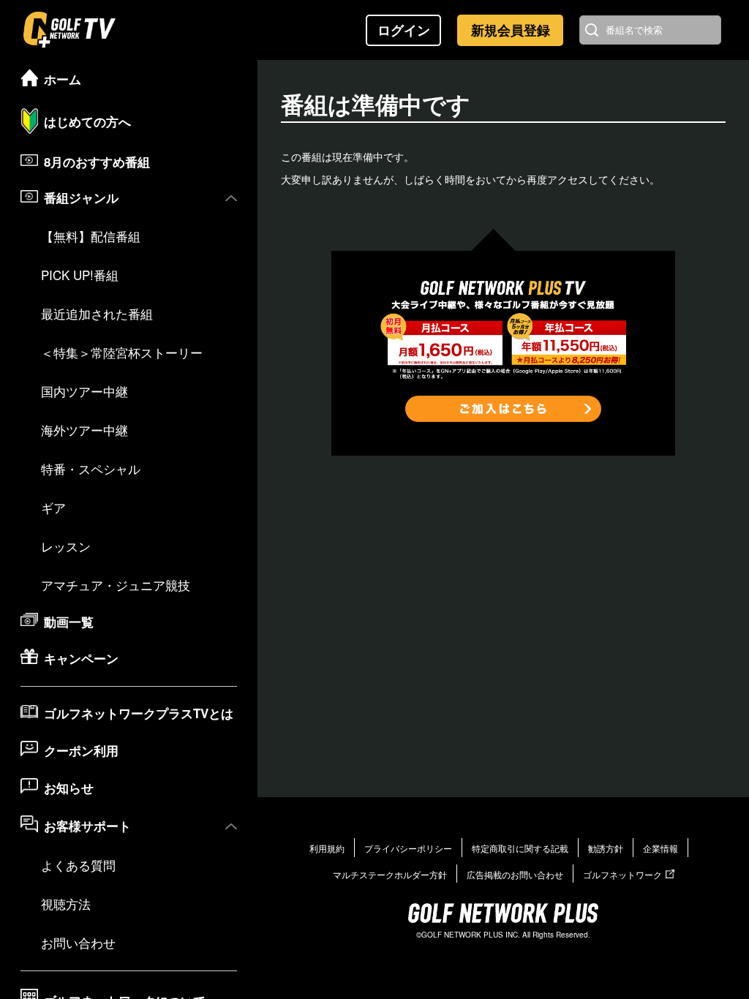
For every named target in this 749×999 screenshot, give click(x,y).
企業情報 (660, 848)
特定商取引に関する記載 (520, 848)
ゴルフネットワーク (622, 874)
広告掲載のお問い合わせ (515, 874)
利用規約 (327, 848)
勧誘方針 (605, 848)
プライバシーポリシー (408, 848)
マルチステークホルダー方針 (390, 874)
